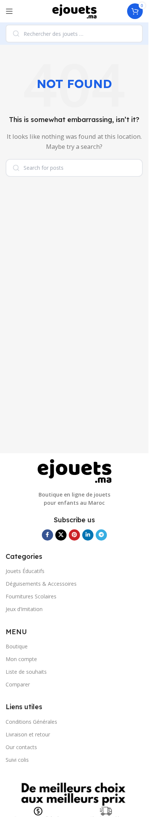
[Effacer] (132, 33)
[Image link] (74, 470)
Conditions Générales (31, 721)
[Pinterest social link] (74, 535)
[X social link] (61, 535)
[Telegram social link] (101, 535)
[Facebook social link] (47, 535)
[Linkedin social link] (87, 535)
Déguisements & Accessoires (41, 583)
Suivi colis (17, 759)
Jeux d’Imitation (24, 609)
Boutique (17, 646)
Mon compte (21, 659)
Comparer (18, 684)
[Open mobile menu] (9, 11)
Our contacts (21, 747)
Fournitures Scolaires (31, 596)
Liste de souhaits (26, 671)
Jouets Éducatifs (25, 571)
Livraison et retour (28, 734)
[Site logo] (74, 10)
